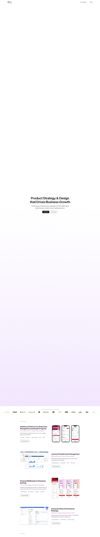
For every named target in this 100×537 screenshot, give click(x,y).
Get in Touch (53, 211)
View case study (24, 441)
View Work (46, 211)
